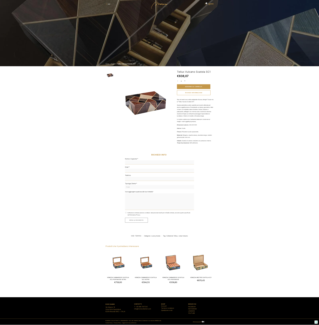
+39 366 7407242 (142, 307)
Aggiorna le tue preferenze (129, 322)
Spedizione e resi (166, 310)
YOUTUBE (191, 313)
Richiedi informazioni (193, 92)
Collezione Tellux (172, 236)
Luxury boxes (155, 236)
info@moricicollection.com (142, 309)
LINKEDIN (191, 311)
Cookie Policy (109, 322)
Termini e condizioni (167, 308)
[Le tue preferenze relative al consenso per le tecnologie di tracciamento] (316, 322)
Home (107, 64)
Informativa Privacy (135, 215)
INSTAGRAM (192, 309)
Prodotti (113, 64)
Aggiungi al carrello (193, 86)
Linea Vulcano (183, 236)
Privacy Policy (117, 322)
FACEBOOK (192, 307)
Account (164, 306)
